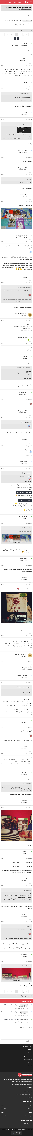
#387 (2, 858)
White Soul (25, 1013)
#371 (2, 343)
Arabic (29, 1049)
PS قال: (29, 926)
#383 (2, 727)
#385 (2, 779)
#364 (2, 119)
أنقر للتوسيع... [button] (16, 138)
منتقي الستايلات (27, 1046)
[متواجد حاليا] (29, 340)
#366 (2, 174)
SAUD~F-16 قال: (27, 124)
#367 (2, 201)
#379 (2, 584)
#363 (2, 89)
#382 (2, 682)
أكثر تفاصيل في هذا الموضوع (18, 8)
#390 (2, 961)
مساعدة (30, 1062)
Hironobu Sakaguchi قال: (24, 367)
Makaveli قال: (27, 966)
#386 (2, 807)
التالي (8, 35)
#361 (2, 50)
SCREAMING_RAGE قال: (25, 287)
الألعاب (19, 1006)
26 (11, 35)
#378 (2, 565)
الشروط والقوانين (28, 1056)
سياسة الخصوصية (28, 1059)
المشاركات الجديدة (27, 1091)
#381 (2, 661)
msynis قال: (28, 783)
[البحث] (2, 2)
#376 (2, 468)
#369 (2, 282)
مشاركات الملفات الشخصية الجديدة (24, 1094)
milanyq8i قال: (27, 473)
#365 (2, 157)
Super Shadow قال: (26, 93)
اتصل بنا (30, 1053)
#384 (2, 753)
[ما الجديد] (5, 2)
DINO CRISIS (25, 1006)
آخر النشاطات (29, 1097)
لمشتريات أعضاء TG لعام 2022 (11, 1012)
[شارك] (5, 50)
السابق (25, 35)
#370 (2, 320)
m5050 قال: (28, 890)
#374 (2, 417)
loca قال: (29, 179)
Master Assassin (27, 25)
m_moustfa (4, 1116)
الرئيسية (30, 1066)
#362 (2, 65)
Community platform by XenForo (16, 1129)
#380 (2, 635)
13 (16, 35)
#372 (2, 363)
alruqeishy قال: (27, 528)
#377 (2, 523)
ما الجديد (29, 1087)
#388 (2, 885)
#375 (2, 446)
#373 (2, 399)
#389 (2, 921)
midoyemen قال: (27, 422)
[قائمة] (31, 2)
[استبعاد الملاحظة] (2, 7)
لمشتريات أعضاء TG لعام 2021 (11, 1019)
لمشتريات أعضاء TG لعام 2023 (11, 1005)
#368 (2, 242)
